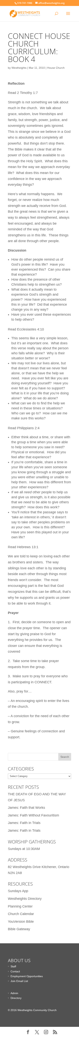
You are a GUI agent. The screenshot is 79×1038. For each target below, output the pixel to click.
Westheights (19, 67)
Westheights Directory (25, 899)
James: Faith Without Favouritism (33, 815)
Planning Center (20, 906)
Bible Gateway (19, 929)
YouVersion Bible (21, 921)
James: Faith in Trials (24, 823)
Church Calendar (21, 914)
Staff (13, 966)
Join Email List (19, 981)
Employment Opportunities (27, 976)
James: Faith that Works (26, 808)
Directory (16, 998)
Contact (15, 971)
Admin (14, 993)
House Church (56, 67)
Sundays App (18, 891)
